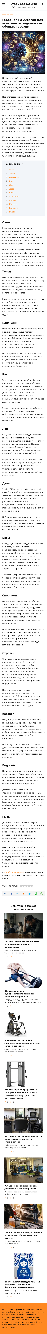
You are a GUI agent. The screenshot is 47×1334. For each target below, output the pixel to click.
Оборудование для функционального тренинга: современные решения (19, 994)
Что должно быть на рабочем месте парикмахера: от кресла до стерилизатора (23, 1139)
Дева (11, 189)
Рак (11, 181)
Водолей (13, 208)
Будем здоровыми (23, 3)
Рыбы (12, 212)
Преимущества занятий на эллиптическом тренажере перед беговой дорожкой (22, 1043)
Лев (11, 185)
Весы (11, 193)
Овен (11, 170)
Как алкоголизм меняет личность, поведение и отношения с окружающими (22, 944)
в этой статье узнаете (14, 872)
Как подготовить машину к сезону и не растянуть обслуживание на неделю (23, 1235)
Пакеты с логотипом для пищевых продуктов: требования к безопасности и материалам (22, 1284)
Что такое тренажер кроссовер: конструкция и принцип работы (20, 1091)
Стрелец (13, 200)
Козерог (13, 204)
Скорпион (14, 196)
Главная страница (9, 15)
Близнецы (14, 177)
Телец (12, 173)
